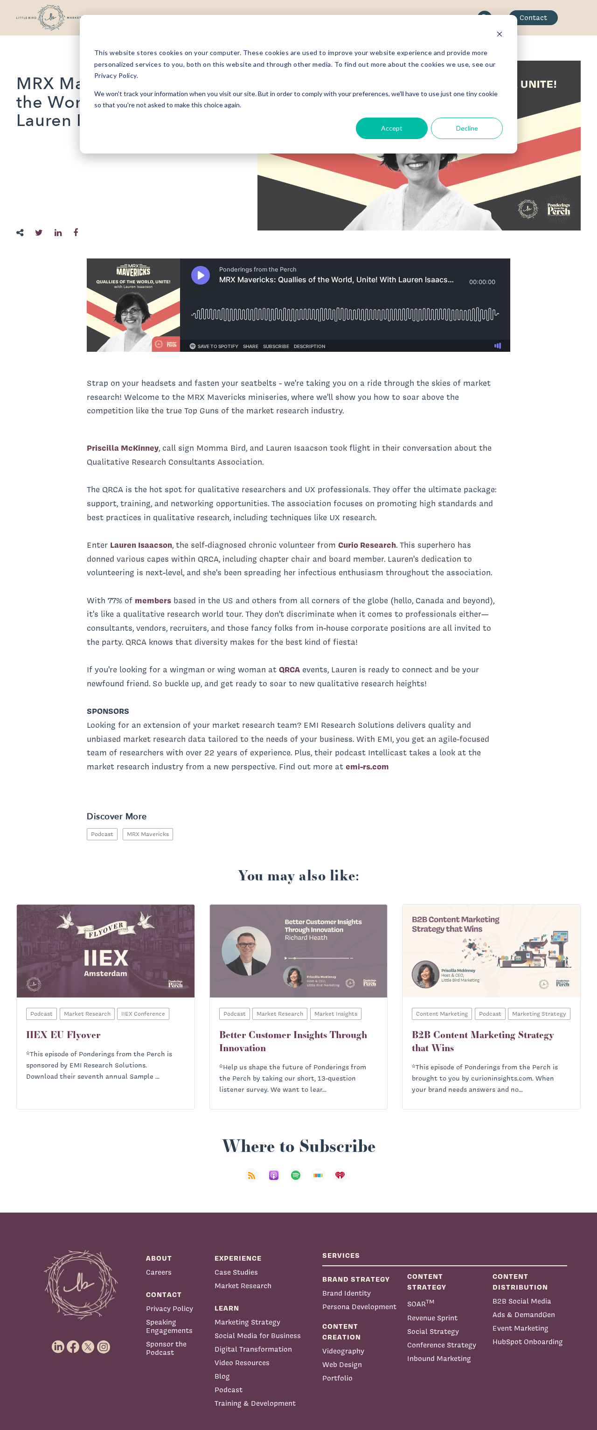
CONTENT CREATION (341, 1331)
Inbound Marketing (439, 1358)
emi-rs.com (367, 766)
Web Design (342, 1364)
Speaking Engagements (169, 1326)
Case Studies (236, 1272)
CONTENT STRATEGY (426, 1281)
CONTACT (164, 1294)
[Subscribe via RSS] (254, 1181)
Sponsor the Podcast (166, 1348)
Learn (227, 1308)
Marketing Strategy (247, 1322)
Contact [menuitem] (533, 17)
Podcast (102, 834)
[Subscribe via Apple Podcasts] (276, 1181)
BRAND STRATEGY (356, 1279)
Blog (222, 1376)
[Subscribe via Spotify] (298, 1181)
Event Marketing (520, 1328)
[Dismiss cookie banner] (499, 35)
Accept (392, 128)
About (159, 1258)
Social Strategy (433, 1331)
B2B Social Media (522, 1301)
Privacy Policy (169, 1308)
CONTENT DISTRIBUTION (520, 1281)
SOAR (421, 1303)
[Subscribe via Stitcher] (321, 1181)
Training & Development (255, 1403)
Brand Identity (346, 1293)
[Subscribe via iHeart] (343, 1181)
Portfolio (337, 1378)
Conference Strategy (441, 1345)
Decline (467, 128)
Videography (343, 1351)
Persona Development (359, 1306)
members (153, 600)
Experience (238, 1258)
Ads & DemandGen (524, 1314)
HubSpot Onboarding (528, 1341)
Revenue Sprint (432, 1318)
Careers (159, 1272)
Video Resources (242, 1362)
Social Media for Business (258, 1335)
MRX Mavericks (148, 834)
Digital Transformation (253, 1349)
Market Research (243, 1285)
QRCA (289, 669)
